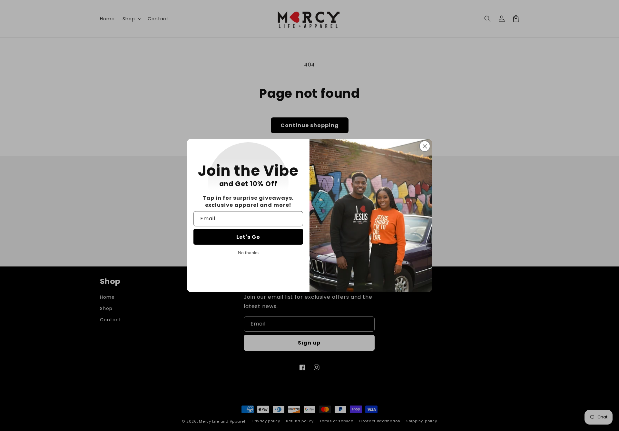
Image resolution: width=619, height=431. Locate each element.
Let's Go (248, 236)
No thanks (248, 252)
